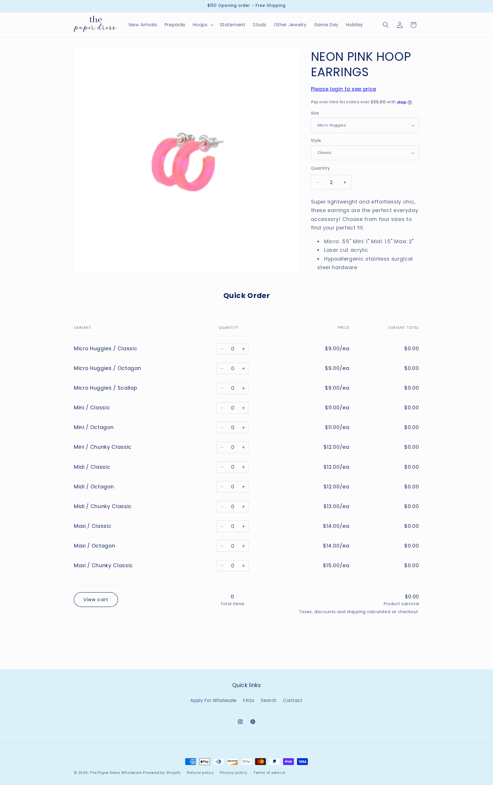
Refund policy (200, 772)
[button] (202, 24)
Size (315, 113)
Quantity (320, 168)
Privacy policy (233, 772)
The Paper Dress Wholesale (116, 772)
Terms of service (269, 772)
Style (316, 141)
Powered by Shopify (162, 772)
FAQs (248, 700)
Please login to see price (344, 89)
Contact (293, 700)
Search (269, 700)
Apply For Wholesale (213, 700)
